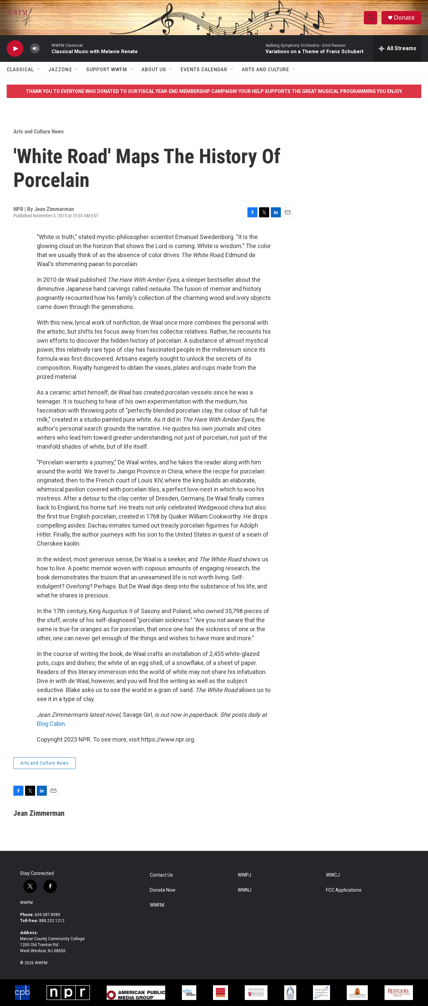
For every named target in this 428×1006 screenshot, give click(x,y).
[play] (15, 48)
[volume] (35, 48)
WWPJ (244, 875)
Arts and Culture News (38, 131)
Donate (404, 17)
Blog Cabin (51, 723)
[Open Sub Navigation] (38, 69)
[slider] (46, 48)
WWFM (26, 902)
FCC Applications (343, 890)
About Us (153, 69)
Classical (20, 69)
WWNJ (244, 890)
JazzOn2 (60, 69)
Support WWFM (106, 69)
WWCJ (333, 875)
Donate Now (163, 890)
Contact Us (161, 875)
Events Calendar (204, 69)
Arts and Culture (265, 69)
